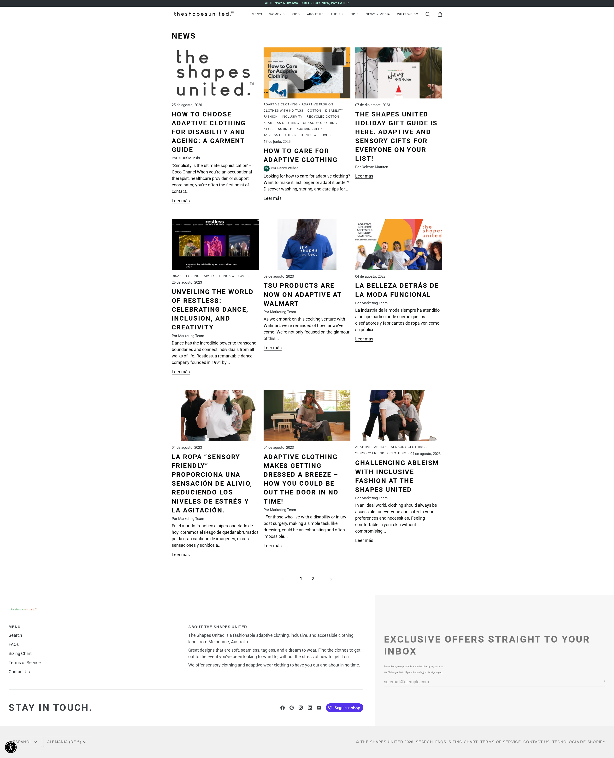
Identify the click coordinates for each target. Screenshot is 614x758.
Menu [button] (15, 627)
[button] (257, 14)
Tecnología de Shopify (578, 742)
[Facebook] (282, 708)
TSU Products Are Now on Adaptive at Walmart (303, 294)
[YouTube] (319, 708)
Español (22, 742)
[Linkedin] (310, 708)
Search (15, 635)
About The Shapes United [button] (217, 627)
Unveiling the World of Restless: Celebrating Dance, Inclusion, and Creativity (213, 309)
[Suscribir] (601, 681)
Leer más (181, 200)
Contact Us (19, 671)
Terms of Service (25, 662)
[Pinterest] (291, 708)
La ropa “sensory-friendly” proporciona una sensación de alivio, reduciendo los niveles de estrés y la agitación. (212, 483)
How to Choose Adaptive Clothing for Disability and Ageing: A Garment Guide (209, 132)
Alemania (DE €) (64, 742)
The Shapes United (381, 742)
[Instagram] (301, 708)
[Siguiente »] (331, 578)
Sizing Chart (20, 653)
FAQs (14, 644)
